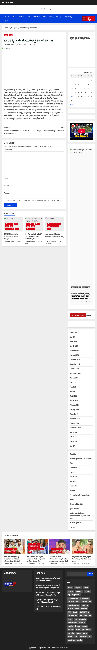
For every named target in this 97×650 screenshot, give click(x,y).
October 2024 (74, 423)
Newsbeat (9, 224)
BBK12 (86, 588)
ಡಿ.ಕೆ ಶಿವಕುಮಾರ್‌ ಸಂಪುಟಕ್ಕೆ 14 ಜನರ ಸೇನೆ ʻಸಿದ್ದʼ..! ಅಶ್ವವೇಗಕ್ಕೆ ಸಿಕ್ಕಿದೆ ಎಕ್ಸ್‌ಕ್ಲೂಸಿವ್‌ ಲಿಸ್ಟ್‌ (36, 558)
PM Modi (71, 629)
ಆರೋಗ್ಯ (51, 16)
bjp (69, 595)
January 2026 (74, 355)
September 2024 (75, 428)
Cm (90, 602)
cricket (70, 609)
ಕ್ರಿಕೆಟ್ (6, 35)
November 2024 (75, 419)
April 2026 (73, 341)
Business (71, 602)
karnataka (82, 619)
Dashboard (73, 468)
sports (79, 640)
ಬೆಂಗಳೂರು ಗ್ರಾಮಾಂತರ (34, 546)
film (85, 616)
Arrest (70, 588)
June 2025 (73, 387)
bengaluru (79, 591)
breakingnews (84, 598)
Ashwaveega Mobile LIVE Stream (80, 458)
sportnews (71, 640)
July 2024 (73, 437)
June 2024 (73, 441)
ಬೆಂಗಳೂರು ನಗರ (9, 229)
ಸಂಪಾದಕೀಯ (36, 16)
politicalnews (86, 629)
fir (90, 616)
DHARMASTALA (84, 612)
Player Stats (74, 486)
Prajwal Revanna (81, 633)
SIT (90, 636)
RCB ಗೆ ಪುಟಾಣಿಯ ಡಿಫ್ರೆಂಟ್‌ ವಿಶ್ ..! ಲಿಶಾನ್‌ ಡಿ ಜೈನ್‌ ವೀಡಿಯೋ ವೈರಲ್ (33, 236)
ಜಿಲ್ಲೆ (11, 226)
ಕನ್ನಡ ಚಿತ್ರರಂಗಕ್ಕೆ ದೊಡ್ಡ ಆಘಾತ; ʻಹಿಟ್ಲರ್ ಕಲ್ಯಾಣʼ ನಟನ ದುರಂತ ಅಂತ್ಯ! (81, 558)
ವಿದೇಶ (28, 16)
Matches (73, 481)
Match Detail (74, 477)
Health (70, 619)
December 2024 (75, 414)
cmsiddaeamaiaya (73, 605)
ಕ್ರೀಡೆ (6, 21)
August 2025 (74, 378)
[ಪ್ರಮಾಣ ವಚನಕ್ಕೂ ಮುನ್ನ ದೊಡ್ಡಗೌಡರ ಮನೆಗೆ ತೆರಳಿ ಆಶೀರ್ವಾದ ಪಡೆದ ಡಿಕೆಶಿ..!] (14, 546)
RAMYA (70, 636)
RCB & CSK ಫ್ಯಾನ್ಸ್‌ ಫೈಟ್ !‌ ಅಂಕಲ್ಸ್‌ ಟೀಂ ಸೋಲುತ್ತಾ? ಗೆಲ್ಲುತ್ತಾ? (11, 236)
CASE (78, 602)
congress (85, 605)
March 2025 (74, 400)
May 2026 (73, 337)
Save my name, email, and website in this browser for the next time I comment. (33, 201)
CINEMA (84, 602)
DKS (80, 616)
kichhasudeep (72, 622)
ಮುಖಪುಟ (6, 16)
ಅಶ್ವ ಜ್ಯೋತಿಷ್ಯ (68, 16)
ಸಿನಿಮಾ (44, 16)
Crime (77, 609)
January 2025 (74, 409)
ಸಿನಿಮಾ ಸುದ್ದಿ (83, 551)
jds (76, 619)
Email (6, 185)
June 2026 (73, 332)
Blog (71, 463)
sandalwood (83, 636)
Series (72, 499)
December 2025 (75, 360)
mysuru (84, 626)
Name (6, 178)
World (37, 224)
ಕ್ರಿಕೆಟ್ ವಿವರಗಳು (74, 508)
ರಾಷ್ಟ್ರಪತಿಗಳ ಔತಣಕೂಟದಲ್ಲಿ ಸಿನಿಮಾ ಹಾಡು (50, 129)
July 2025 (73, 382)
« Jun (72, 104)
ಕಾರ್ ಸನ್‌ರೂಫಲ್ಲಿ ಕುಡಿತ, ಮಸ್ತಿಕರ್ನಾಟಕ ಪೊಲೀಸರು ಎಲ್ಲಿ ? (54, 236)
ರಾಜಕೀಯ (21, 16)
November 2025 (75, 364)
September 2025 (75, 373)
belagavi (70, 591)
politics (72, 490)
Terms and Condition (76, 504)
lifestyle (82, 622)
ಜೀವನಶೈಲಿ (59, 16)
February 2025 (74, 405)
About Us (73, 454)
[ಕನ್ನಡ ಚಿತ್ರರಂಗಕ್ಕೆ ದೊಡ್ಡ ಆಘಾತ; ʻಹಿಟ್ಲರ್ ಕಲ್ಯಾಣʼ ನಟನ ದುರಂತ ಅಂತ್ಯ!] (82, 546)
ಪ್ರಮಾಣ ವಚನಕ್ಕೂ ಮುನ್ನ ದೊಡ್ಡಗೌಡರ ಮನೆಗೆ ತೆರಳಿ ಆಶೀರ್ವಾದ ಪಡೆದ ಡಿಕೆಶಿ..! (12, 558)
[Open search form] (79, 18)
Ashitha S (76, 563)
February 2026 (74, 350)
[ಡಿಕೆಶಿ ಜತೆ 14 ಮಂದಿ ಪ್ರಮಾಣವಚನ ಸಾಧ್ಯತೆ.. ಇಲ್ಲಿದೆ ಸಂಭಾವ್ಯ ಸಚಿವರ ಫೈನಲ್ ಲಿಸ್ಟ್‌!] (59, 546)
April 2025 (73, 396)
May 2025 (73, 391)
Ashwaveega (9, 44)
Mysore (77, 626)
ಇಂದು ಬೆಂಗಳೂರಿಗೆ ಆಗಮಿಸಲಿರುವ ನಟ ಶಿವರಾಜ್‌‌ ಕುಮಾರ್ (16, 130)
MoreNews (55, 648)
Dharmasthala (72, 616)
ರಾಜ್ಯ (13, 16)
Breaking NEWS (73, 598)
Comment (8, 150)
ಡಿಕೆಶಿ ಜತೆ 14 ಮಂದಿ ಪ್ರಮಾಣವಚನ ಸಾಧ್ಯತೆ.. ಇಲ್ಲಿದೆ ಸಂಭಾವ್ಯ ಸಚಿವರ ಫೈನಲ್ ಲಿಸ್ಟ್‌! (58, 558)
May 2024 (73, 446)
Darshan (84, 609)
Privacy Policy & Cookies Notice (80, 495)
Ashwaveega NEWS (76, 523)
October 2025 (74, 369)
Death (75, 612)
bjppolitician (76, 595)
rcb (76, 636)
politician (71, 633)
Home (72, 472)
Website (7, 193)
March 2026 (74, 346)
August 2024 (74, 432)
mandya (70, 626)
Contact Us (73, 527)
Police (78, 629)
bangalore (78, 588)
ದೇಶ (57, 226)
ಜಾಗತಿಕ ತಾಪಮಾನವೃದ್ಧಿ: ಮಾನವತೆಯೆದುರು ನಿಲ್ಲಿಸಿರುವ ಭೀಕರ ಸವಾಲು (80, 515)
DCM (69, 612)
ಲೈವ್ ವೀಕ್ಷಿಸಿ (89, 18)
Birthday (87, 591)
